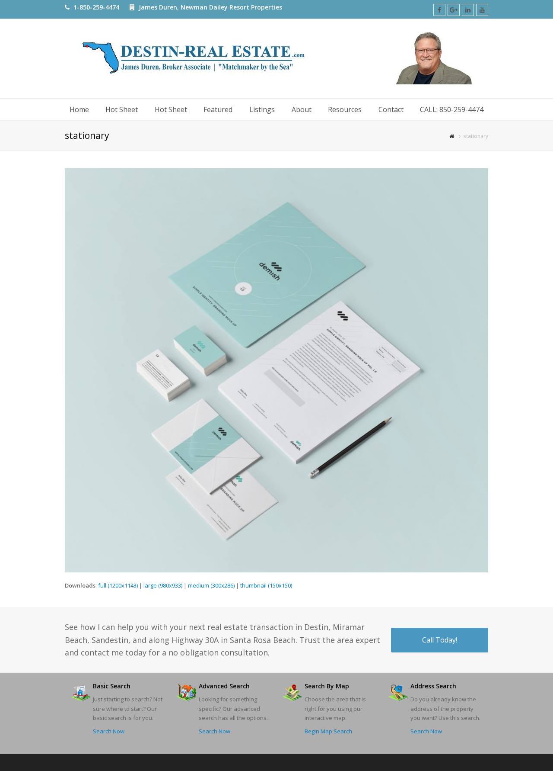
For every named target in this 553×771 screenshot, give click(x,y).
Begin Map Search (328, 731)
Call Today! (439, 640)
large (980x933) (162, 585)
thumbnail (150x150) (266, 585)
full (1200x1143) (118, 585)
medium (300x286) (211, 585)
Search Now (108, 731)
